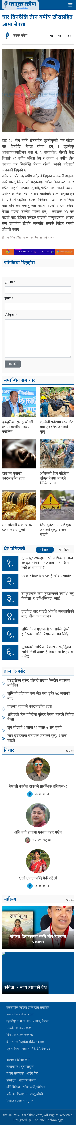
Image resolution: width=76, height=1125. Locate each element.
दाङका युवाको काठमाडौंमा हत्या (13, 476)
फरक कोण (20, 35)
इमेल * (9, 298)
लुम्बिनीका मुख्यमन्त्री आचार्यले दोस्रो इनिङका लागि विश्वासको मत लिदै (45, 632)
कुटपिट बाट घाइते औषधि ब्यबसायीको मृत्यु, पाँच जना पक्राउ (47, 614)
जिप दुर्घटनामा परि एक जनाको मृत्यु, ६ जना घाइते (55, 530)
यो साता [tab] (44, 550)
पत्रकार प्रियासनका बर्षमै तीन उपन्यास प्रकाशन (38, 939)
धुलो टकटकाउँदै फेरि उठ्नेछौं (38, 878)
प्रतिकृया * (11, 315)
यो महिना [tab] (64, 550)
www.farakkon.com (20, 1015)
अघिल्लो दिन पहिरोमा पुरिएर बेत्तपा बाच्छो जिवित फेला (54, 478)
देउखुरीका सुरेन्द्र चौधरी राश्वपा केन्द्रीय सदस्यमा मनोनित (17, 427)
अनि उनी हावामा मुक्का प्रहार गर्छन (38, 832)
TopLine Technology (48, 1120)
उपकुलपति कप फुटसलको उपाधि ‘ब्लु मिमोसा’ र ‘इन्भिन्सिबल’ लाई (47, 596)
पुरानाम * (10, 282)
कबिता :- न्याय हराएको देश (25, 988)
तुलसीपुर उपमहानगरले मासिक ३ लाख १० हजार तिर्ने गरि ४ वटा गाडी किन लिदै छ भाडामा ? (47, 563)
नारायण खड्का (41, 840)
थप (68, 751)
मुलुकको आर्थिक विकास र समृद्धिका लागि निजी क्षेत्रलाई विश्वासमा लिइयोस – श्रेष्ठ (47, 652)
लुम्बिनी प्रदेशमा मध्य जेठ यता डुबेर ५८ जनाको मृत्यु (56, 427)
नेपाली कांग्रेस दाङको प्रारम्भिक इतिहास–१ (38, 786)
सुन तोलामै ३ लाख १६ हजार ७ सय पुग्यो (17, 528)
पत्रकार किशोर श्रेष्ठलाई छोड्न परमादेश (46, 576)
